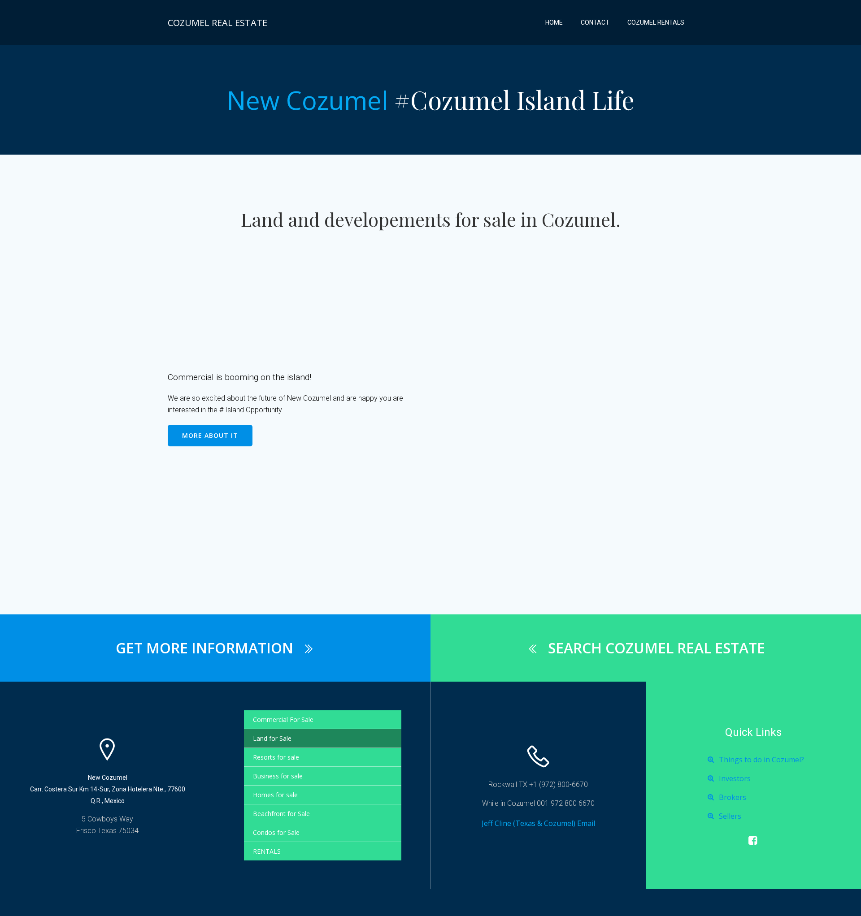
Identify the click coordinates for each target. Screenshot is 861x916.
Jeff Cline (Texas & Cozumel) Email (538, 823)
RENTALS (267, 851)
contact (595, 22)
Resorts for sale (276, 757)
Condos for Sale (276, 832)
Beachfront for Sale (281, 813)
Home (554, 22)
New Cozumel (307, 100)
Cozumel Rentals (655, 22)
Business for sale (278, 776)
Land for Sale (272, 738)
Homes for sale (275, 795)
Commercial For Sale (283, 719)
